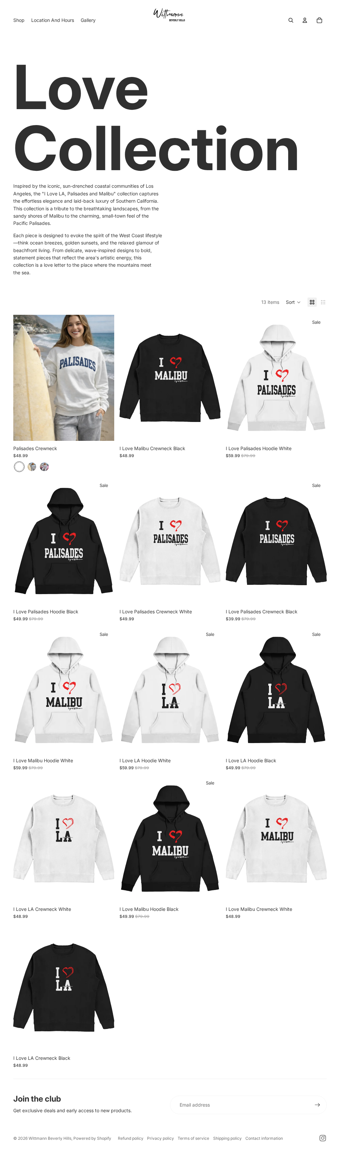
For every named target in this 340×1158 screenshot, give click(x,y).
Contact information (264, 1138)
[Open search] (291, 20)
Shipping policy (227, 1138)
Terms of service (193, 1138)
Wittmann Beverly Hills (50, 1138)
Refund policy (130, 1138)
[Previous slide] (23, 378)
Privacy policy (160, 1138)
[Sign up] (317, 1105)
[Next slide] (104, 378)
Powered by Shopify (92, 1138)
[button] (293, 302)
